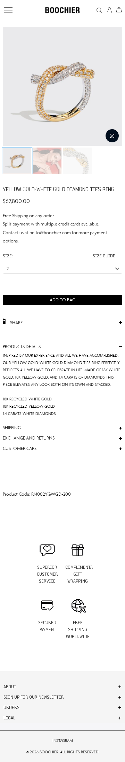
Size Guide (104, 255)
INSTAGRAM (62, 740)
